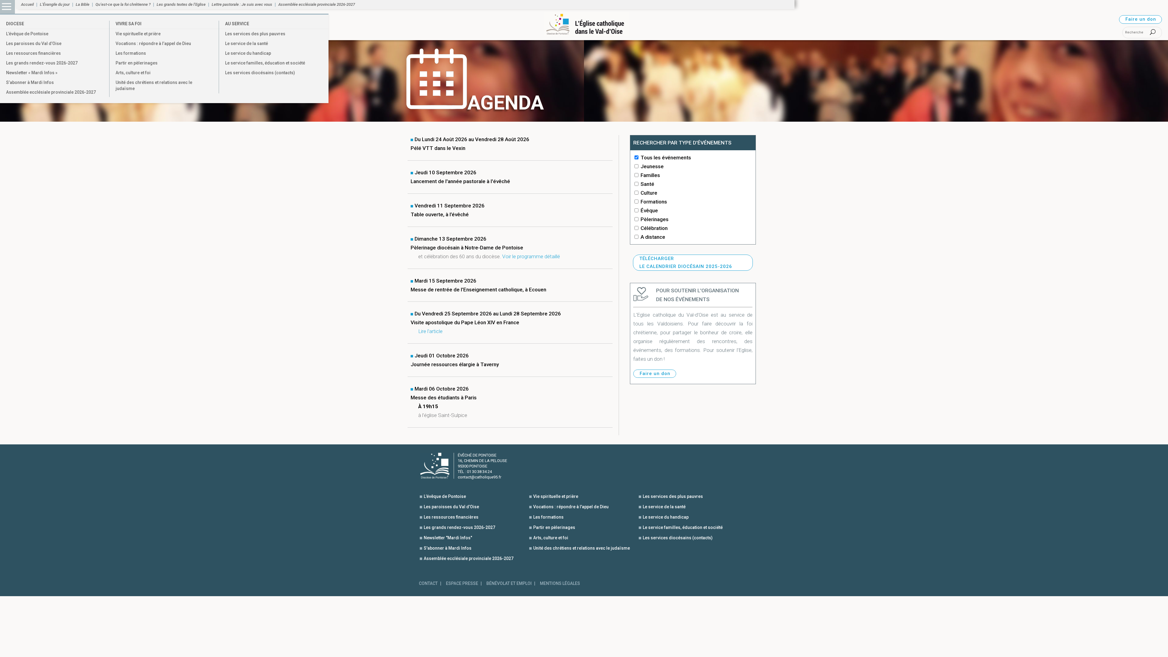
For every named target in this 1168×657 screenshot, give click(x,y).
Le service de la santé (246, 43)
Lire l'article (430, 331)
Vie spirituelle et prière (138, 33)
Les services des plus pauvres (255, 33)
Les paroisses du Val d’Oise (33, 43)
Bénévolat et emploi (509, 583)
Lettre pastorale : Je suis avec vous (242, 4)
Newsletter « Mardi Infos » (31, 72)
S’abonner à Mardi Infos (30, 82)
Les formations (131, 53)
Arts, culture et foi (133, 72)
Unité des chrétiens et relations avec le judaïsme (154, 85)
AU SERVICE (237, 23)
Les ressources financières (33, 53)
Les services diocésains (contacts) (260, 72)
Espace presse (462, 583)
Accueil (27, 4)
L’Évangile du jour (55, 4)
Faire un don (1140, 19)
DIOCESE (15, 23)
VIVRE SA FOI (128, 23)
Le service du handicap (248, 53)
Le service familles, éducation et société (265, 63)
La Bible (82, 4)
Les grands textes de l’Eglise (181, 4)
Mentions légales (560, 583)
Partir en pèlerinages (137, 63)
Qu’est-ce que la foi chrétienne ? (123, 4)
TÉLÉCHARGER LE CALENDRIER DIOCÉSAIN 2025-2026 (685, 262)
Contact (428, 583)
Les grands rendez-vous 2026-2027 (42, 63)
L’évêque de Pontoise (27, 33)
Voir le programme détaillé (531, 256)
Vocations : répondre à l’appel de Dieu (153, 43)
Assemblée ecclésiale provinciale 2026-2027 (51, 92)
